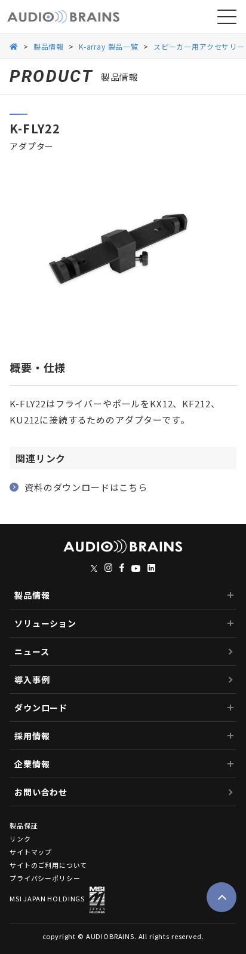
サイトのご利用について (48, 865)
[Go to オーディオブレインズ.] (14, 46)
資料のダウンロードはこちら (85, 487)
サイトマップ (31, 852)
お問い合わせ (40, 792)
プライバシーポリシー (45, 878)
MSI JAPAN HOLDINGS (47, 898)
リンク (20, 839)
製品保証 (24, 825)
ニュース (31, 651)
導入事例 (32, 679)
